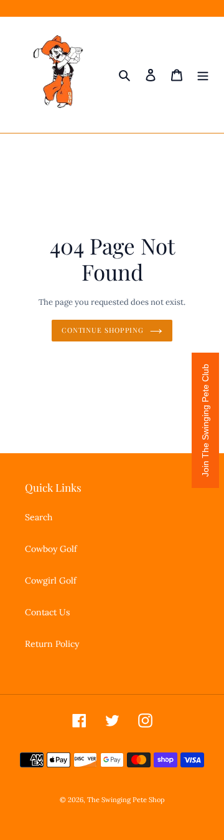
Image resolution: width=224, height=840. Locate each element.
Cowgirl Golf (51, 580)
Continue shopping (103, 330)
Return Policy (52, 643)
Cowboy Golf (51, 548)
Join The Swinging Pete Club (205, 420)
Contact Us (47, 612)
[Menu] (203, 75)
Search (38, 517)
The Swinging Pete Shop (126, 799)
